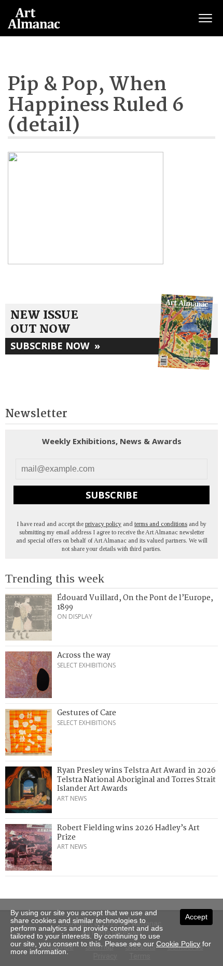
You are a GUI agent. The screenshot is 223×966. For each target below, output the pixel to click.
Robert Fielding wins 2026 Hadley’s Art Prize (128, 833)
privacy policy (103, 524)
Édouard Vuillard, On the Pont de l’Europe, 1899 (135, 603)
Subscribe (112, 495)
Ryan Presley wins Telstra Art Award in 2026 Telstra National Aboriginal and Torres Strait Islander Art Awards (136, 779)
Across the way (83, 655)
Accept (196, 917)
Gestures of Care (86, 713)
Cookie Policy (178, 944)
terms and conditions (160, 524)
